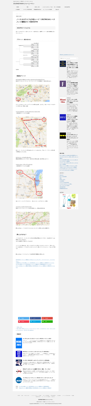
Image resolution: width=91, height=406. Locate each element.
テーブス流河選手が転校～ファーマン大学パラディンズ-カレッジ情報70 (72, 84)
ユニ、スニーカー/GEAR (47, 9)
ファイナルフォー (20, 330)
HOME (19, 395)
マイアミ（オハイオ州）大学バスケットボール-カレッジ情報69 (72, 101)
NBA (60, 178)
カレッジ (34, 328)
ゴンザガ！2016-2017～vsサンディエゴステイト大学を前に (36, 360)
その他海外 (18, 9)
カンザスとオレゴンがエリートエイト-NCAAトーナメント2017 (37, 338)
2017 (18, 328)
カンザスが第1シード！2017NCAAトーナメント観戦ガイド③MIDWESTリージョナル (33, 264)
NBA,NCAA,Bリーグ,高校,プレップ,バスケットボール (45, 401)
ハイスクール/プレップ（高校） (47, 7)
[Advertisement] (26, 282)
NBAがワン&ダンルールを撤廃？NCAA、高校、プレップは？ (37, 369)
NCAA (20, 328)
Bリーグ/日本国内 (63, 176)
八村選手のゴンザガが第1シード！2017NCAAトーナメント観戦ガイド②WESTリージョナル (35, 262)
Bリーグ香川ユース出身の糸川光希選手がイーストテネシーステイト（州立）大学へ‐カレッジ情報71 (72, 66)
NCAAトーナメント (25, 328)
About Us (57, 9)
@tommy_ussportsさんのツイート (67, 54)
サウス (38, 328)
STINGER (59, 403)
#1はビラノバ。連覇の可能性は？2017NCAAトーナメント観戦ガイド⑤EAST (35, 388)
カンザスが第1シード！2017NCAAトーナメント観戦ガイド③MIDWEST (34, 386)
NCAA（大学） (19, 327)
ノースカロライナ (43, 328)
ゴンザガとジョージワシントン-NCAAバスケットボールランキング (38, 377)
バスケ (48, 328)
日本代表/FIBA (62, 186)
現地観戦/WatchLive (37, 9)
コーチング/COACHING (27, 9)
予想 (25, 330)
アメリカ (31, 328)
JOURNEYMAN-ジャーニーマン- (23, 3)
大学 (28, 330)
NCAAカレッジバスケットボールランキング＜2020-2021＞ (36, 351)
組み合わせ (32, 330)
